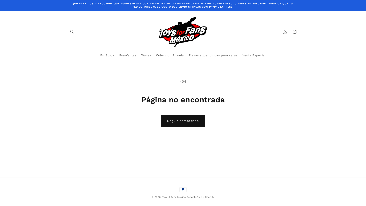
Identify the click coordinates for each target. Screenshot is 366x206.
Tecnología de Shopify (200, 197)
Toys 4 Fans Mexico (174, 197)
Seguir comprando (183, 121)
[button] (72, 31)
